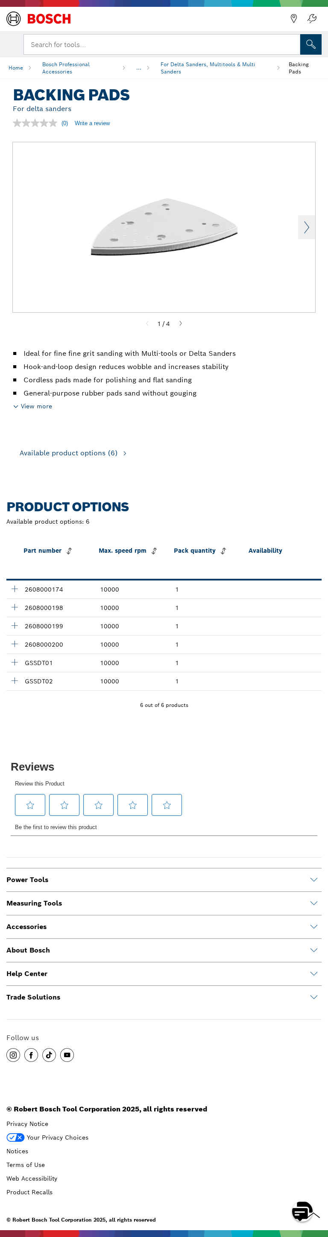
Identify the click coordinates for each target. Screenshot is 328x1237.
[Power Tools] (314, 879)
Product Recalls (29, 1192)
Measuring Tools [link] (34, 903)
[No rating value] (37, 123)
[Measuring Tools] (314, 903)
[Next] (180, 323)
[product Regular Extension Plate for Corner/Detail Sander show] (14, 643)
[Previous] (147, 323)
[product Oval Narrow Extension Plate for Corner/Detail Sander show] (14, 607)
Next (306, 227)
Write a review (92, 123)
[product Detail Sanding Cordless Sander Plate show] (14, 662)
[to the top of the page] (315, 1186)
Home (16, 67)
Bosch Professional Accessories (66, 68)
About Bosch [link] (28, 950)
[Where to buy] (293, 18)
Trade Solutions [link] (33, 997)
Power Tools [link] (27, 879)
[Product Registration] (311, 18)
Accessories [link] (26, 926)
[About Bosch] (314, 950)
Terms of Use (25, 1165)
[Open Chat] (302, 1211)
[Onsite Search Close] (293, 43)
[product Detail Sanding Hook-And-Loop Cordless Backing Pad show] (14, 680)
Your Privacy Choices (57, 1137)
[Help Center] (314, 973)
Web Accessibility (31, 1178)
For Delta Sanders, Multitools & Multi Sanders (208, 68)
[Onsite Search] (311, 44)
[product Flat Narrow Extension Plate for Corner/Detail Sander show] (14, 625)
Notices (17, 1151)
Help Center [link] (26, 973)
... (138, 67)
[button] (13, 1055)
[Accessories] (314, 926)
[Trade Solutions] (314, 997)
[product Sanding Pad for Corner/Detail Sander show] (14, 588)
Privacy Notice (27, 1124)
